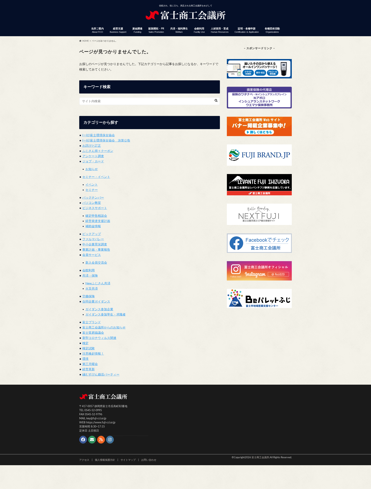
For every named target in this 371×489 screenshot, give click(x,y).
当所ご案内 (97, 30)
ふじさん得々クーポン (97, 151)
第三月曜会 (90, 364)
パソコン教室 (91, 202)
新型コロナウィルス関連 (99, 338)
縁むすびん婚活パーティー (100, 374)
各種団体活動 (272, 30)
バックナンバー (93, 197)
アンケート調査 (93, 156)
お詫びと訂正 (91, 145)
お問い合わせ (148, 460)
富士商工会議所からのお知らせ (104, 327)
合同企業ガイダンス (96, 301)
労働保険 (88, 296)
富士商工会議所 (260, 457)
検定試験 (88, 348)
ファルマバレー (93, 239)
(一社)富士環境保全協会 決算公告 (106, 140)
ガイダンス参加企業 (99, 309)
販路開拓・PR (156, 30)
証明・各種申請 (247, 30)
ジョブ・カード (93, 161)
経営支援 (118, 30)
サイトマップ (128, 460)
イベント (91, 184)
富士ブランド (91, 322)
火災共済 (91, 288)
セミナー (91, 189)
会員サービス (91, 255)
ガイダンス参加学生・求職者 (105, 314)
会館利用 (199, 30)
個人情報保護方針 (105, 460)
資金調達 (137, 30)
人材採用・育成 (220, 30)
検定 (85, 343)
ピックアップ (91, 234)
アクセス (84, 460)
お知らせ (91, 169)
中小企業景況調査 (94, 244)
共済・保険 (90, 275)
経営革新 (88, 369)
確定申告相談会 (96, 215)
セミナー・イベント (96, 176)
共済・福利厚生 (179, 30)
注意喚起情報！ (93, 353)
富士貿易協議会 (93, 332)
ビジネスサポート (94, 208)
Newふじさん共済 (97, 283)
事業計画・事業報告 (96, 249)
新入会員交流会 (96, 262)
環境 (85, 358)
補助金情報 (93, 226)
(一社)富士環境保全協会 (98, 135)
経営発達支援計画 (97, 221)
